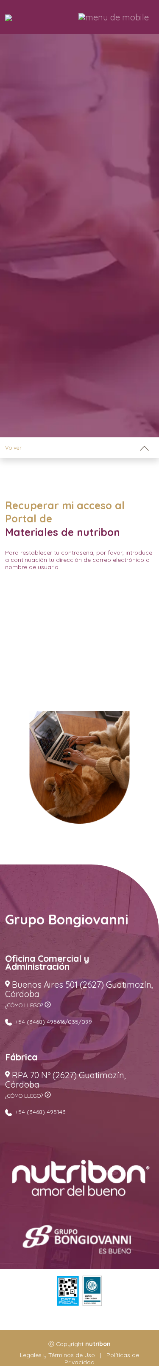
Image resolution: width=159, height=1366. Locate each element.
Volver (13, 447)
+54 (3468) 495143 (40, 1111)
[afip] (68, 1291)
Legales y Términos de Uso (58, 1354)
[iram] (92, 1291)
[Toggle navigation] (144, 447)
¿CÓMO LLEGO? (25, 1005)
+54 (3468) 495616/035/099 (53, 1021)
